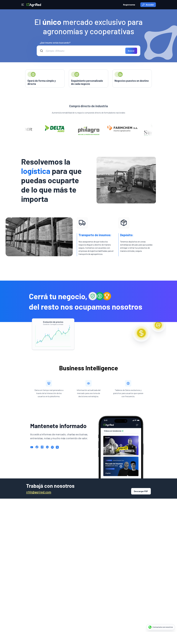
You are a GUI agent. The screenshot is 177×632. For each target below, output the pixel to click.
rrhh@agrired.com (38, 492)
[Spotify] (52, 447)
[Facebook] (36, 447)
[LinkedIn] (47, 447)
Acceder (150, 4)
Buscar (131, 50)
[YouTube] (31, 447)
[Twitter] (57, 447)
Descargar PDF (141, 491)
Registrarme (129, 4)
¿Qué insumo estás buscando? (55, 42)
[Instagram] (42, 447)
